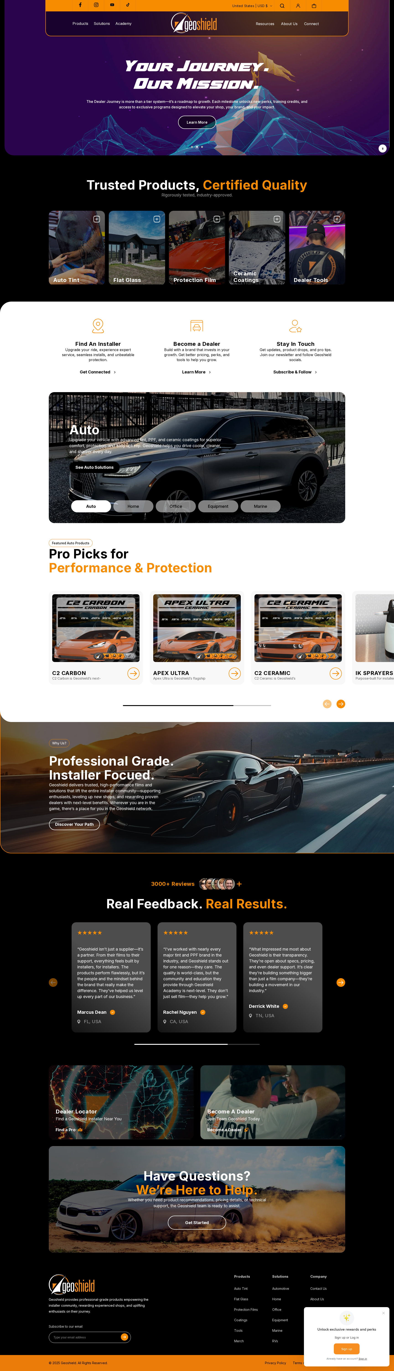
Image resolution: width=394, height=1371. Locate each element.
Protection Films (246, 1309)
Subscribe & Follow (292, 372)
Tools (238, 1330)
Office (276, 1309)
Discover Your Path (74, 824)
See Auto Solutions (94, 467)
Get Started (197, 1222)
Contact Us (318, 1288)
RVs (275, 1341)
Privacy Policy (275, 1363)
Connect (311, 23)
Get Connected (95, 372)
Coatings (240, 1320)
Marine (277, 1330)
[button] (282, 5)
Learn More (193, 372)
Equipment (280, 1320)
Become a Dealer (224, 1129)
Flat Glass (241, 1299)
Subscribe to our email (66, 1326)
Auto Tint (241, 1288)
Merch (239, 1341)
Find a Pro (65, 1129)
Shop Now (63, 277)
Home (276, 1299)
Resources (265, 23)
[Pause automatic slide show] (382, 148)
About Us (289, 23)
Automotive (280, 1288)
